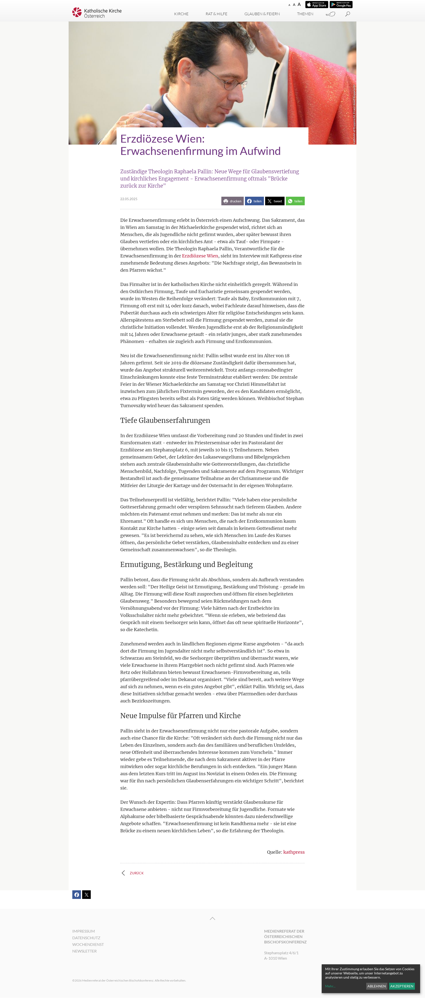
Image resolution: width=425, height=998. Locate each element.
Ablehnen (376, 986)
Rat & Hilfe (216, 13)
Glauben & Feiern (262, 13)
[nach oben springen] (212, 918)
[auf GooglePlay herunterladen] (341, 4)
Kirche (181, 13)
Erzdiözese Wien (200, 256)
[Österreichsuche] (330, 14)
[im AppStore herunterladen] (316, 4)
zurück (137, 873)
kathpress (294, 852)
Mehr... (330, 986)
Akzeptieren (401, 986)
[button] (232, 201)
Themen (305, 13)
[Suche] (347, 14)
